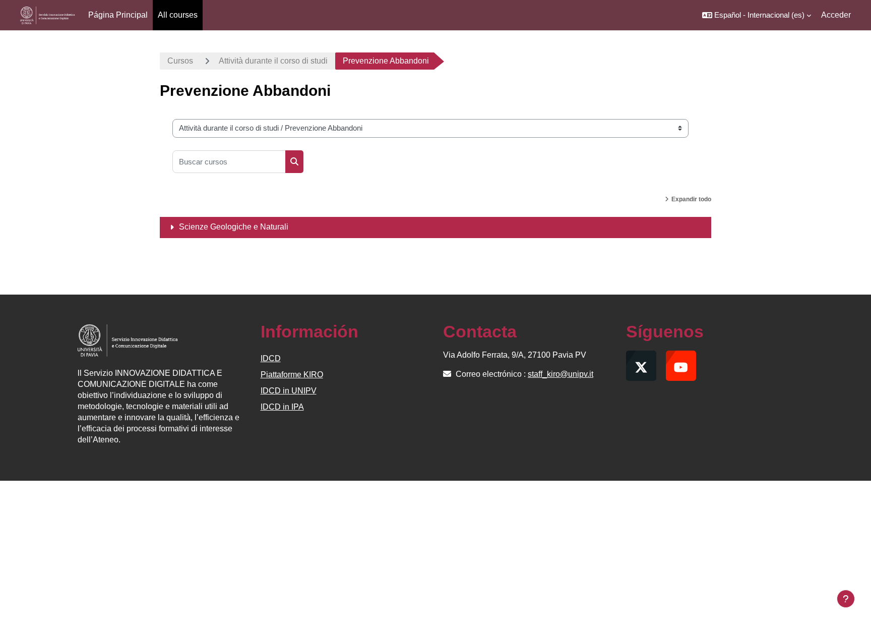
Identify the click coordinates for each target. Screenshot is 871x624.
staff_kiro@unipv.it (560, 374)
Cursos (180, 60)
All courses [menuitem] (178, 15)
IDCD (271, 358)
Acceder (836, 15)
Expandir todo (691, 199)
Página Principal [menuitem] (118, 15)
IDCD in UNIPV (289, 390)
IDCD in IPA (282, 407)
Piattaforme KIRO (292, 374)
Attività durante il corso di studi (273, 60)
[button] (756, 15)
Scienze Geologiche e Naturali (233, 226)
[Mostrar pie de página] (846, 599)
